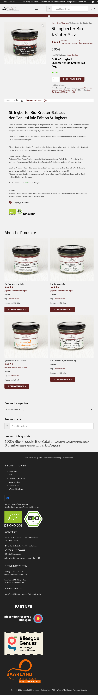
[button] (36, 8)
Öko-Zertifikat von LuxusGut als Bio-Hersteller (21, 507)
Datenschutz (45, 690)
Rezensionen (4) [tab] (36, 100)
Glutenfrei (11, 445)
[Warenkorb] (94, 9)
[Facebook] (7, 498)
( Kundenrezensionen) (86, 42)
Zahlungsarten (14, 482)
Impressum (13, 471)
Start (53, 23)
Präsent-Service (39, 446)
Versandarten (14, 486)
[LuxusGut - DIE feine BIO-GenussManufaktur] (10, 9)
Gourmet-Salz (57, 90)
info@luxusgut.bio (14, 554)
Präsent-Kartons (26, 445)
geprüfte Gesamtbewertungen (15, 291)
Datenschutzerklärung (17, 478)
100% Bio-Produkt (68, 92)
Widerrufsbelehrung (16, 489)
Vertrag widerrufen (80, 690)
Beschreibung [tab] (13, 100)
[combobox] (49, 409)
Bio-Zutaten (56, 92)
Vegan (55, 445)
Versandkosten (72, 55)
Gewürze (60, 441)
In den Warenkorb (72, 79)
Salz (88, 90)
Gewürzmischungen (77, 441)
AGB (10, 475)
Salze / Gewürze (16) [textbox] (15, 409)
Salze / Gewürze (63, 23)
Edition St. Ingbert (69, 90)
